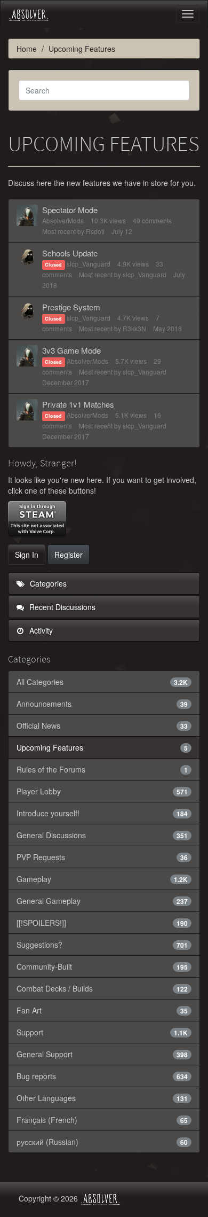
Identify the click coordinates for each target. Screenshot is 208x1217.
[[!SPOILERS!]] (102, 922)
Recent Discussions (61, 607)
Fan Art (102, 1010)
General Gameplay (102, 900)
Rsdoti (95, 231)
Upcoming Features (102, 747)
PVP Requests (102, 857)
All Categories (102, 681)
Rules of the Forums (102, 769)
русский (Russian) (102, 1141)
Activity (40, 630)
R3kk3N (134, 328)
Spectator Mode (70, 209)
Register (68, 554)
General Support (102, 1054)
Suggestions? (102, 944)
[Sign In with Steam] (37, 518)
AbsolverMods (63, 220)
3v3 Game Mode (71, 350)
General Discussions (102, 835)
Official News (102, 725)
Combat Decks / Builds (102, 988)
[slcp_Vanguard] (27, 258)
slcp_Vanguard (88, 263)
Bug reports (102, 1076)
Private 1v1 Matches (78, 404)
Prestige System (71, 307)
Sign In (26, 554)
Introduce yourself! (102, 813)
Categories (47, 583)
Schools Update (70, 253)
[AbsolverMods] (27, 215)
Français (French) (102, 1119)
